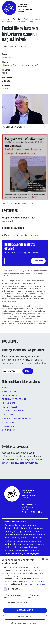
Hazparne (7, 65)
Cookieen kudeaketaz (37, 584)
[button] (24, 623)
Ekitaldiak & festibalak (14, 399)
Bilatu (28, 371)
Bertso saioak (9, 395)
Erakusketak (8, 403)
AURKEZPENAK (9, 391)
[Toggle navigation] (44, 8)
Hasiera (5, 19)
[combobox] (43, 559)
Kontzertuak (9, 426)
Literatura (21, 46)
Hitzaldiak (7, 46)
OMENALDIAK (8, 430)
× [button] (47, 559)
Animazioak (8, 388)
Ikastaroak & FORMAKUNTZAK (17, 419)
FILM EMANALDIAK (10, 407)
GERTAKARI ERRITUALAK (13, 411)
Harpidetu (38, 261)
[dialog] (25, 592)
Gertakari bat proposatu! (15, 446)
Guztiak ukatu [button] (25, 617)
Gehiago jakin (33, 553)
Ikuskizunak (8, 422)
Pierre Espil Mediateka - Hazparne (22, 235)
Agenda (16, 19)
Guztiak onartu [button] (25, 610)
